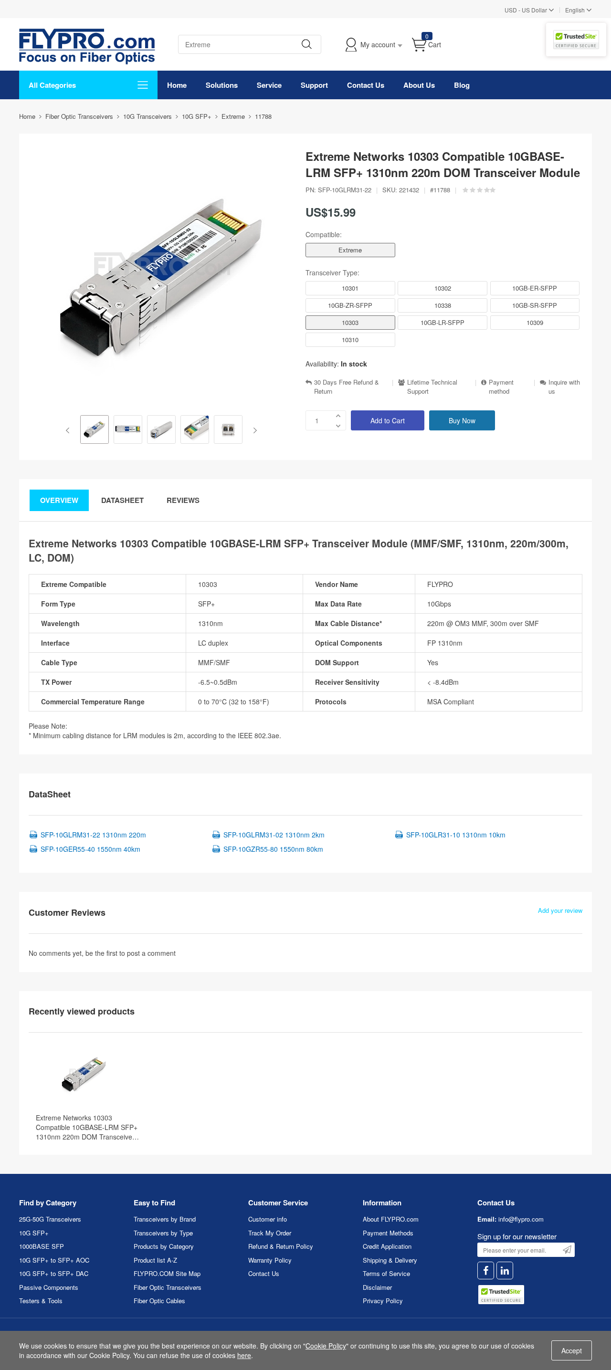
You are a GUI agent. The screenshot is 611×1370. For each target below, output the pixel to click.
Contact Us (365, 85)
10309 (535, 322)
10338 (442, 305)
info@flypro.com (521, 1219)
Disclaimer (377, 1287)
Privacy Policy (383, 1300)
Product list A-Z (155, 1260)
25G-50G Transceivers (50, 1219)
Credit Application (387, 1246)
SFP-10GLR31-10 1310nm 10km (456, 834)
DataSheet (122, 500)
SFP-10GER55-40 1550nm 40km (90, 849)
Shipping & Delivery (390, 1260)
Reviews (183, 500)
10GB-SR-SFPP (534, 305)
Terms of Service (386, 1273)
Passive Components (48, 1287)
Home (177, 85)
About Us (419, 85)
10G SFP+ (34, 1232)
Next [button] (253, 430)
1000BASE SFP (41, 1246)
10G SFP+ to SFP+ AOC (54, 1260)
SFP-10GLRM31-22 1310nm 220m (93, 834)
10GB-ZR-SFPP (350, 305)
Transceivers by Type (163, 1232)
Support (314, 85)
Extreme (350, 249)
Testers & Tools (41, 1300)
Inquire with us (564, 387)
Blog (462, 85)
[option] (94, 430)
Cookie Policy (326, 1345)
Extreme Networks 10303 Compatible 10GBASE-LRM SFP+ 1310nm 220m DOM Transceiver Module (86, 1127)
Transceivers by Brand (165, 1219)
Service (269, 85)
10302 (442, 288)
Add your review (560, 910)
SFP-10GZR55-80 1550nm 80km (273, 849)
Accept (571, 1350)
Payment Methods (388, 1232)
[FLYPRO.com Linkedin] (504, 1270)
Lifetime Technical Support (432, 387)
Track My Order (269, 1232)
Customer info (267, 1219)
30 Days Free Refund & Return (346, 387)
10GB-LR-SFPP (442, 322)
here (244, 1355)
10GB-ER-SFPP (534, 288)
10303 (350, 322)
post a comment (151, 953)
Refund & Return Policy (280, 1246)
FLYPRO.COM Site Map (167, 1273)
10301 (350, 288)
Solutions (222, 85)
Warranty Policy (270, 1260)
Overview (59, 500)
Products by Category (164, 1246)
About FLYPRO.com (391, 1219)
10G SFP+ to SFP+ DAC (53, 1273)
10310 (350, 339)
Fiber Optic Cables (159, 1300)
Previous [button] (69, 430)
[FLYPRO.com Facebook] (485, 1270)
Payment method (501, 387)
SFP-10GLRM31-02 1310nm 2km (274, 834)
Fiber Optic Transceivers (167, 1287)
